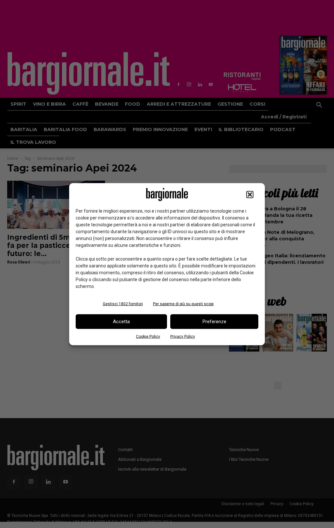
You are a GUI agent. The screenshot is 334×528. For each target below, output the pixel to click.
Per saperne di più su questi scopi (183, 303)
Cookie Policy (148, 336)
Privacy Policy (182, 336)
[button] (250, 194)
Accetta (121, 321)
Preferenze (214, 321)
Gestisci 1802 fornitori (123, 303)
